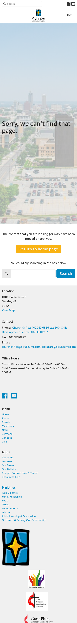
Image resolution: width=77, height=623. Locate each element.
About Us (7, 457)
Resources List (11, 477)
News (5, 430)
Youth (5, 500)
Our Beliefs (9, 469)
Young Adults (10, 508)
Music (5, 504)
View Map (8, 310)
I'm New (7, 461)
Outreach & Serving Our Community (24, 520)
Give (4, 442)
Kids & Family (10, 493)
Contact (7, 438)
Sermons (7, 434)
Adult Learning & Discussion (19, 516)
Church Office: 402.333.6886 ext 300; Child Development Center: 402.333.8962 (34, 329)
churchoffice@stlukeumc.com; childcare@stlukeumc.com (39, 346)
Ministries (8, 426)
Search (65, 273)
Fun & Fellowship (12, 497)
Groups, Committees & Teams (20, 473)
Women (6, 512)
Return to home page (38, 248)
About (5, 418)
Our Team (8, 465)
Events (6, 422)
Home (5, 414)
